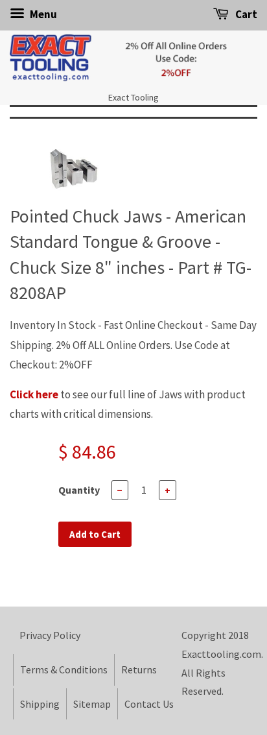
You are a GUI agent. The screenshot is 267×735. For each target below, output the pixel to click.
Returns (139, 669)
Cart (245, 14)
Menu (42, 14)
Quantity (79, 489)
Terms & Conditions (64, 669)
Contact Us (149, 703)
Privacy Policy (49, 635)
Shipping (40, 703)
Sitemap (92, 703)
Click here (34, 394)
